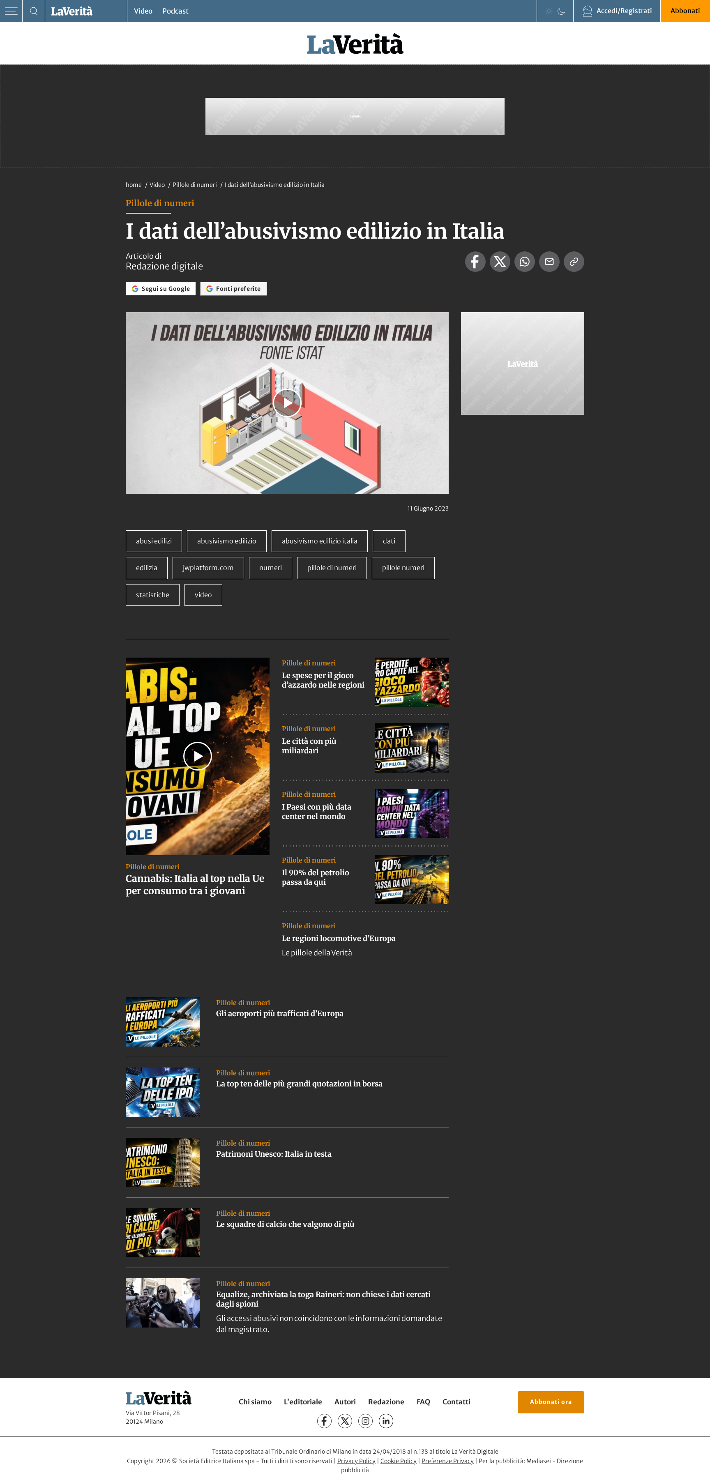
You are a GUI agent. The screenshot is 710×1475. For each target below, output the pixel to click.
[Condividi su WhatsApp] (524, 261)
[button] (287, 403)
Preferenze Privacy (448, 1461)
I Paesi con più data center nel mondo (316, 811)
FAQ (423, 1402)
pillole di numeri (332, 568)
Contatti (456, 1402)
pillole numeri (403, 568)
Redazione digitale (164, 266)
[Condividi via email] (549, 261)
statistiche (152, 595)
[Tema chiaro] (549, 11)
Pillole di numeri (195, 185)
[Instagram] (365, 1421)
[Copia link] (574, 261)
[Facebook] (324, 1421)
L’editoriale (303, 1402)
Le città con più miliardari (309, 745)
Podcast (175, 11)
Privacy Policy (356, 1461)
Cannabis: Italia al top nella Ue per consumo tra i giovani (195, 884)
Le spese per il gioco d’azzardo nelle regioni (323, 680)
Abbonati (685, 11)
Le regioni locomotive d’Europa (339, 938)
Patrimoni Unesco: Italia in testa (274, 1154)
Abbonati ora (551, 1402)
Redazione (386, 1402)
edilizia (146, 568)
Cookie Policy (398, 1461)
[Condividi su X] (500, 261)
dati (389, 541)
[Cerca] (34, 11)
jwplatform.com (208, 568)
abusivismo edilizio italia (319, 541)
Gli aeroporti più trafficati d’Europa (279, 1013)
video (203, 595)
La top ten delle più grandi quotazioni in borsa (299, 1083)
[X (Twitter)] (345, 1421)
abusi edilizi (154, 541)
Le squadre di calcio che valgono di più (285, 1224)
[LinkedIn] (386, 1421)
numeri (270, 568)
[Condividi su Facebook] (475, 261)
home (134, 185)
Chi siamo (255, 1402)
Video (143, 11)
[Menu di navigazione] (11, 11)
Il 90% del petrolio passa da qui (315, 877)
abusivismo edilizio (226, 541)
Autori (345, 1402)
